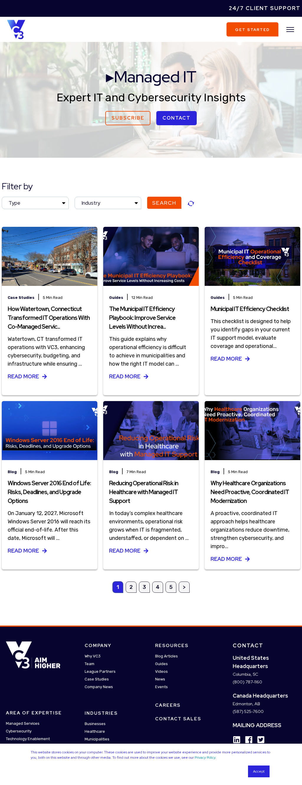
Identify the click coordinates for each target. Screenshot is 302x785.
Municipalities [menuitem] (97, 739)
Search (164, 202)
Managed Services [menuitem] (23, 724)
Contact (177, 118)
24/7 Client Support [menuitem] (265, 8)
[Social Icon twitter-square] (259, 740)
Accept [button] (259, 771)
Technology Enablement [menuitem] (28, 739)
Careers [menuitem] (167, 705)
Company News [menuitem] (99, 687)
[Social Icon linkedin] (237, 740)
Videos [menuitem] (161, 671)
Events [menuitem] (161, 687)
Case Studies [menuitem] (97, 679)
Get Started (252, 29)
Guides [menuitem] (161, 664)
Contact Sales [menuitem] (178, 719)
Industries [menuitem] (101, 713)
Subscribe (127, 118)
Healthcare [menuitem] (95, 731)
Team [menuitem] (89, 664)
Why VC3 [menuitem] (93, 656)
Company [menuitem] (98, 646)
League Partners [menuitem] (100, 671)
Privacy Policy (205, 757)
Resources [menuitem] (171, 646)
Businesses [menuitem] (95, 724)
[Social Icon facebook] (247, 740)
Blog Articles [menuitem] (166, 656)
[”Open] (290, 30)
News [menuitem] (160, 679)
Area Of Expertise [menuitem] (34, 713)
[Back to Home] (16, 29)
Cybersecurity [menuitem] (19, 731)
